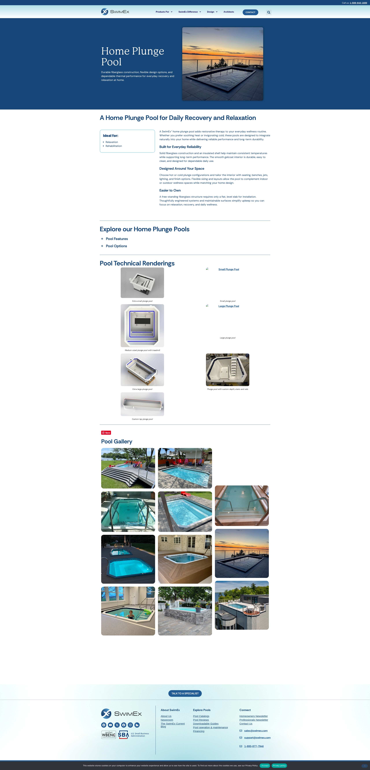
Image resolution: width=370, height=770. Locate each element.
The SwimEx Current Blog (173, 725)
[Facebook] (123, 725)
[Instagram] (130, 725)
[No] (364, 766)
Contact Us (245, 723)
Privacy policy (279, 765)
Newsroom (167, 720)
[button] (269, 12)
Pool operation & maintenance (210, 727)
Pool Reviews (201, 720)
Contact (250, 12)
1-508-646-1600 (358, 2)
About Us (166, 716)
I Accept (265, 765)
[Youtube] (110, 725)
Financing (198, 731)
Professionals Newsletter (253, 720)
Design (210, 12)
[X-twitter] (117, 725)
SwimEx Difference (188, 12)
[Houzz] (137, 725)
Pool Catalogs (201, 716)
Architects (229, 12)
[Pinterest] (103, 725)
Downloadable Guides (206, 723)
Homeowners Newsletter (253, 716)
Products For (162, 12)
